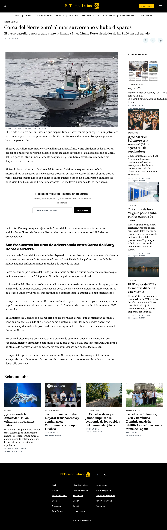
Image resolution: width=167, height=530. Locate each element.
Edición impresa (103, 490)
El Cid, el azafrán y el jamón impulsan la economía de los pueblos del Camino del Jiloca (103, 419)
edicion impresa (135, 84)
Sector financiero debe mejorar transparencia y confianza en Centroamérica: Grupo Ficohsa (62, 421)
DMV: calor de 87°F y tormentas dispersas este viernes (142, 288)
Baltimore (133, 133)
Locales (29, 16)
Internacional (11, 22)
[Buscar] (5, 6)
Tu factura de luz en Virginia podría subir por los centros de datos (142, 214)
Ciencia (7, 410)
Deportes (77, 501)
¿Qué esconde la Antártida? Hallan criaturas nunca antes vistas (19, 419)
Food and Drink (44, 16)
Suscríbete (146, 6)
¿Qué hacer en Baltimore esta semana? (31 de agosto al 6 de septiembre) (138, 144)
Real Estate (88, 16)
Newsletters (101, 485)
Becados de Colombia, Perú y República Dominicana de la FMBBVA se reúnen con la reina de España (144, 421)
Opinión (76, 506)
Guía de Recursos (128, 16)
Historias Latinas (106, 16)
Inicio (17, 16)
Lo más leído (79, 511)
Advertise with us (104, 501)
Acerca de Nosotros (105, 495)
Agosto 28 (134, 88)
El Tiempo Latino (136, 106)
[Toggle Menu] (160, 6)
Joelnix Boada (11, 39)
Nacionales (146, 16)
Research (100, 506)
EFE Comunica (51, 433)
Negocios (73, 16)
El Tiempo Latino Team (139, 178)
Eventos (60, 16)
